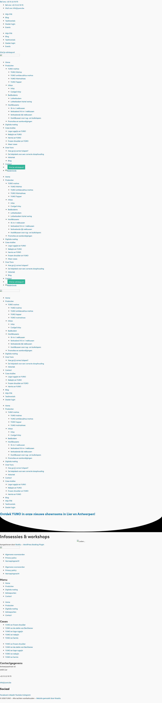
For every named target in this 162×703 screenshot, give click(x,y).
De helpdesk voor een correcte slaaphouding (26, 154)
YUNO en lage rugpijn (14, 631)
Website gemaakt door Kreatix (48, 698)
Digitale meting (11, 124)
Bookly (18, 544)
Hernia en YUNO (14, 137)
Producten (9, 65)
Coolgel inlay (16, 91)
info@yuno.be (5, 682)
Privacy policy (10, 557)
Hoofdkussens (13, 105)
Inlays (10, 85)
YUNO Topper (16, 82)
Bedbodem (12, 330)
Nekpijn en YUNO (15, 134)
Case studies (10, 128)
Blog (7, 17)
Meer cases (12, 144)
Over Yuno (9, 147)
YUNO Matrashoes (18, 78)
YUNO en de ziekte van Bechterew (19, 628)
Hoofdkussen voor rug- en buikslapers (26, 118)
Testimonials (10, 20)
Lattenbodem (16, 98)
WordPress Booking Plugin (33, 544)
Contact (8, 164)
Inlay (13, 88)
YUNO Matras (16, 72)
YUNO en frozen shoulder (15, 624)
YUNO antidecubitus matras (22, 75)
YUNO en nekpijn (12, 634)
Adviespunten (10, 593)
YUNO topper (16, 314)
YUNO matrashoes (18, 317)
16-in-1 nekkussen (18, 108)
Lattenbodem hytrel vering (21, 101)
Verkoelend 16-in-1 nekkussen (22, 111)
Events (7, 27)
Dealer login (10, 24)
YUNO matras (13, 68)
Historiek (11, 157)
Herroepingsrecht (12, 561)
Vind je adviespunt (16, 167)
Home (7, 62)
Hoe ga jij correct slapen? (18, 151)
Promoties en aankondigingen (20, 121)
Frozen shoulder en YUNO (18, 141)
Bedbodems (13, 95)
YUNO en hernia (11, 638)
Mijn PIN (8, 14)
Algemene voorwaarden (15, 554)
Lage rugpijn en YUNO (17, 131)
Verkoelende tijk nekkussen (21, 114)
